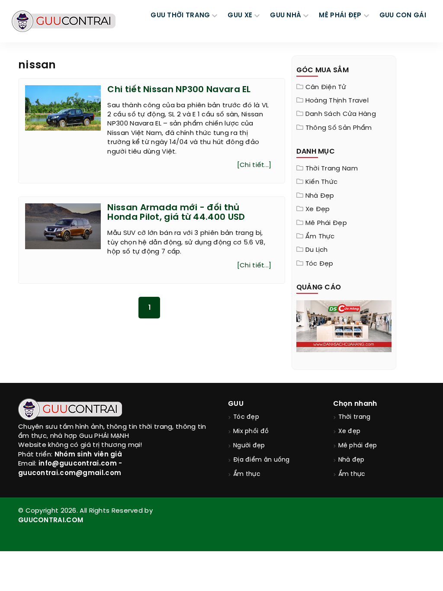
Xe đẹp (317, 209)
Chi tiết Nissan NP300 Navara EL (178, 89)
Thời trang (354, 417)
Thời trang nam (331, 168)
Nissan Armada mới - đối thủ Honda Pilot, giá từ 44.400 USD (176, 212)
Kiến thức (321, 182)
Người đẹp (249, 446)
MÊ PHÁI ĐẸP (340, 15)
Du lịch (316, 250)
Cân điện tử (325, 87)
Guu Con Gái (402, 15)
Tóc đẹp (319, 263)
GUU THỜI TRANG (180, 15)
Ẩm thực (320, 236)
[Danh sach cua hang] (344, 325)
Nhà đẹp (319, 196)
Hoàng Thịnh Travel (337, 100)
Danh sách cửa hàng (340, 114)
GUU (236, 404)
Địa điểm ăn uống (261, 460)
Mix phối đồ (251, 431)
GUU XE (240, 15)
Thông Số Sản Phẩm (338, 128)
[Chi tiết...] (254, 165)
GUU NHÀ (285, 15)
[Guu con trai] (64, 21)
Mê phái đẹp (326, 223)
